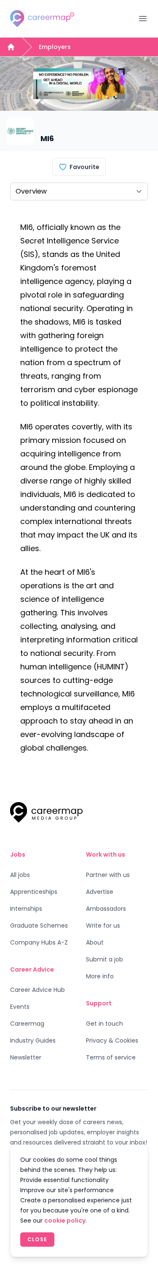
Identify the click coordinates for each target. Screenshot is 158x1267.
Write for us (103, 925)
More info (100, 976)
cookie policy (65, 1220)
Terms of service (111, 1057)
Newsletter (25, 1057)
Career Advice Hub (37, 990)
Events (19, 1006)
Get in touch (104, 1023)
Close (37, 1239)
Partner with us (108, 875)
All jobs (20, 875)
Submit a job (104, 959)
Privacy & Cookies (112, 1040)
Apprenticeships (33, 891)
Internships (26, 908)
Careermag (27, 1023)
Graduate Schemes (39, 925)
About (95, 942)
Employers (55, 47)
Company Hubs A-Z (39, 942)
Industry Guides (33, 1040)
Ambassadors (106, 908)
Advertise (99, 891)
